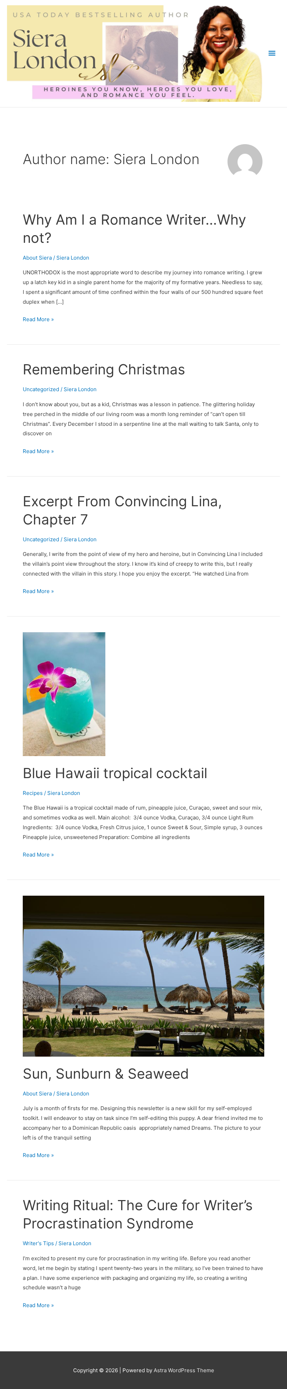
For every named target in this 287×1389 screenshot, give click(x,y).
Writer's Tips (38, 1243)
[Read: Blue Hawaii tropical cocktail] (64, 693)
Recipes (33, 793)
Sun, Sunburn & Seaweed (106, 1073)
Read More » (38, 320)
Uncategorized (41, 389)
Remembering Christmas (104, 369)
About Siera (37, 257)
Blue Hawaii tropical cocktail (115, 773)
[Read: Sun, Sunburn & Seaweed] (143, 975)
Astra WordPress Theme (184, 1370)
